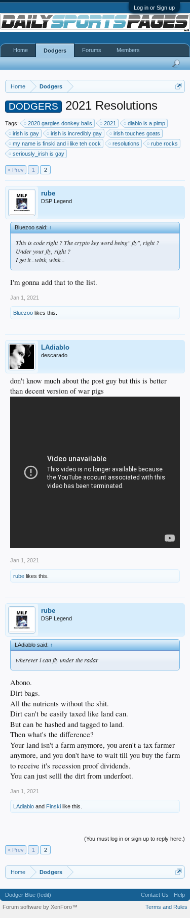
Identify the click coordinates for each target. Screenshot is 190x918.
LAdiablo (55, 347)
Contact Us (155, 895)
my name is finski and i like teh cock (57, 143)
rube (48, 193)
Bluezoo (23, 313)
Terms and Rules (166, 907)
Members (128, 50)
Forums (91, 50)
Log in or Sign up (154, 8)
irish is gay (26, 133)
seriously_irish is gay (38, 154)
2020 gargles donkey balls (60, 123)
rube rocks (164, 143)
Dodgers (55, 50)
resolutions (125, 143)
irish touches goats (136, 133)
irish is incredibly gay (76, 133)
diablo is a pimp (146, 123)
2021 (110, 123)
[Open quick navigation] (178, 86)
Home (20, 50)
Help (179, 895)
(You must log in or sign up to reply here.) (134, 839)
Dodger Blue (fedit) (28, 895)
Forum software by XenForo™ (40, 907)
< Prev (16, 170)
